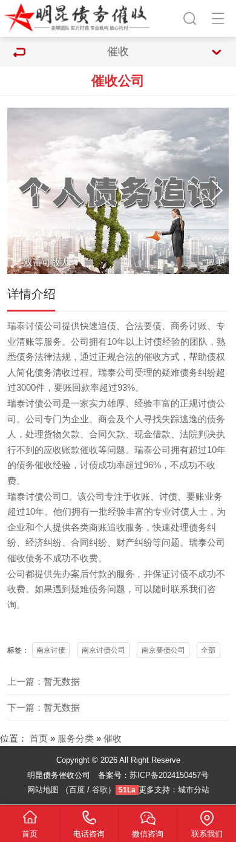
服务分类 (75, 738)
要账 (63, 388)
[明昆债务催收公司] (79, 16)
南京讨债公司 (103, 650)
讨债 (34, 326)
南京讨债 (50, 650)
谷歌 (100, 789)
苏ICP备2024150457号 (169, 775)
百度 (77, 789)
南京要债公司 (163, 650)
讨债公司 (43, 403)
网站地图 (43, 789)
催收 (112, 738)
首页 (39, 738)
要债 (152, 326)
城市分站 (193, 789)
